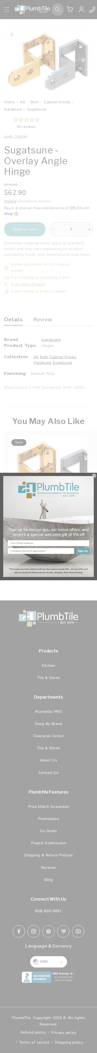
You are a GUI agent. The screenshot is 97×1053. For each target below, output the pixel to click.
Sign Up (83, 550)
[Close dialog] (94, 475)
